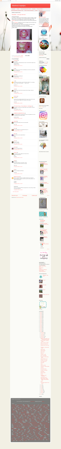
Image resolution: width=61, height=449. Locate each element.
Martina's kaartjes (19, 6)
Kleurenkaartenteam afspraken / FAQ (17, 10)
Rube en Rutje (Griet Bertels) (29, 10)
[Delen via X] (27, 55)
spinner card (28, 434)
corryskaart (16, 60)
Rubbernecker (25, 432)
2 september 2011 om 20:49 (18, 189)
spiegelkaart (24, 434)
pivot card (23, 431)
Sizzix (48, 433)
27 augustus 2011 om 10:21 (18, 173)
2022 (41, 317)
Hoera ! (42, 381)
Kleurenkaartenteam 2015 (43, 422)
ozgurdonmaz (32, 401)
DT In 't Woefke (36, 414)
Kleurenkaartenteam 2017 (26, 423)
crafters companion (45, 409)
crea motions (29, 410)
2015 (41, 326)
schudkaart (47, 432)
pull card (14, 432)
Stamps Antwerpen (20, 435)
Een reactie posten (16, 191)
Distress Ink (23, 412)
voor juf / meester (19, 438)
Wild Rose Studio (25, 439)
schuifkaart (14, 433)
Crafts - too (13, 410)
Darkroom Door (41, 411)
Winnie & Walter (32, 439)
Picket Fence (15, 431)
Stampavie (33, 434)
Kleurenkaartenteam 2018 (35, 423)
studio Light (38, 435)
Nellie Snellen (15, 429)
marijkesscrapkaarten (43, 236)
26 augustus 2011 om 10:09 (18, 125)
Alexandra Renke (20, 404)
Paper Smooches (42, 429)
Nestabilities (22, 429)
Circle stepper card (43, 361)
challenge (29, 408)
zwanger (24, 440)
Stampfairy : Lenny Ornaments (43, 375)
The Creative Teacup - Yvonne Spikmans (43, 189)
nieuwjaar (31, 429)
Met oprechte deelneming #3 (46, 164)
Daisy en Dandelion (31, 411)
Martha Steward (32, 427)
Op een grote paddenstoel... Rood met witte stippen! (46, 191)
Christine (15, 152)
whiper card (13, 439)
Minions (17, 428)
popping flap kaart (36, 431)
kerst (21, 422)
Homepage (24, 195)
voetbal (14, 438)
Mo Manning (21, 428)
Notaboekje (42, 362)
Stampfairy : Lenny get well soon (19, 14)
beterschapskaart (16, 56)
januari (42, 392)
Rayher (18, 432)
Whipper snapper (18, 439)
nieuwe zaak (27, 429)
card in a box (36, 407)
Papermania (15, 430)
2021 (41, 318)
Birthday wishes (43, 372)
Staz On (26, 435)
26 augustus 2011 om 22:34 (18, 157)
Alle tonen (48, 195)
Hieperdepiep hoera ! (44, 377)
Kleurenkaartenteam (33, 422)
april (41, 388)
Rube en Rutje (31, 432)
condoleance (27, 409)
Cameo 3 (28, 407)
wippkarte (37, 439)
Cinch (40, 408)
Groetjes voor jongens (44, 370)
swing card (47, 435)
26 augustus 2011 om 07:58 (18, 78)
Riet (14, 169)
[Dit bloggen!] (26, 55)
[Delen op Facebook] (28, 55)
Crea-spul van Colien (43, 182)
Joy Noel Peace (42, 221)
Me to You (42, 427)
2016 (41, 325)
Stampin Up (44, 434)
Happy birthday (43, 350)
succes (43, 435)
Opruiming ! (41, 10)
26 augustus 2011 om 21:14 (18, 149)
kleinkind (27, 422)
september (42, 336)
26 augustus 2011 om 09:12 (18, 93)
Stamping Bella (14, 435)
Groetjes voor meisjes (44, 360)
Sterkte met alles (43, 365)
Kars (17, 422)
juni (41, 386)
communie (16, 409)
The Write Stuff (42, 220)
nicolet (15, 74)
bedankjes (46, 405)
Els (14, 68)
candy (32, 407)
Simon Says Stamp (43, 433)
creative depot (43, 410)
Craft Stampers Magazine (43, 269)
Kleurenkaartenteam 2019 (45, 423)
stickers (35, 435)
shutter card (32, 433)
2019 (41, 321)
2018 (41, 322)
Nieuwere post (15, 195)
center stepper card (23, 408)
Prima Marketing (47, 431)
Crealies (33, 410)
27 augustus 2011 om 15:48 (18, 183)
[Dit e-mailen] (25, 55)
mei (41, 387)
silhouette (36, 433)
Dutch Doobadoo (43, 414)
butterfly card (21, 407)
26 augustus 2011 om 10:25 (18, 130)
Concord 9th (21, 409)
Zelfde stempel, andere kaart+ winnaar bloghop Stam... (45, 379)
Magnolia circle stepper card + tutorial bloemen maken (45, 339)
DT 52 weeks (28, 414)
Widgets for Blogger (41, 55)
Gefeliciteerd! (45, 237)
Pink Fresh (19, 431)
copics (32, 409)
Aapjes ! (44, 289)
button (25, 407)
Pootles (40, 268)
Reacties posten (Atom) (19, 197)
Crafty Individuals (19, 410)
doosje (48, 412)
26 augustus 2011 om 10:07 (18, 118)
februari (42, 391)
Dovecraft (21, 414)
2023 (41, 316)
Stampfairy (13, 20)
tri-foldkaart (43, 436)
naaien (48, 428)
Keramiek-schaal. (46, 183)
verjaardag (41, 437)
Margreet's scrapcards (43, 176)
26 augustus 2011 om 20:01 (18, 144)
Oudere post (34, 195)
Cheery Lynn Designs (35, 408)
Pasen (23, 430)
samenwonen (36, 432)
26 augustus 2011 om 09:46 (18, 110)
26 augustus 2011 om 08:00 (18, 86)
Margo (15, 133)
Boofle (13, 407)
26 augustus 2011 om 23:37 (18, 166)
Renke (21, 432)
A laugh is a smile (43, 354)
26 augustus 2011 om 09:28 (18, 103)
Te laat (21, 436)
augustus (42, 337)
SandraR (15, 121)
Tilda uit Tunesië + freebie (44, 342)
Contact (36, 10)
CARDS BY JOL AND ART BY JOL (19, 113)
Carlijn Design (43, 407)
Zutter (21, 440)
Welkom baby (43, 349)
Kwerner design (41, 270)
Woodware (41, 439)
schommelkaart (42, 432)
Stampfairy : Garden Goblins (45, 366)
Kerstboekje (42, 371)
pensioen (43, 430)
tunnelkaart (47, 436)
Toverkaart (30, 436)
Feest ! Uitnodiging (43, 355)
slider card (15, 434)
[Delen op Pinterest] (29, 55)
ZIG (15, 440)
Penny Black (38, 430)
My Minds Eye (43, 428)
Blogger (43, 401)
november (42, 333)
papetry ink (19, 430)
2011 (41, 331)
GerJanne (15, 96)
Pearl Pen (27, 430)
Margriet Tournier (16, 176)
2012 (41, 330)
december (42, 332)
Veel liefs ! (42, 367)
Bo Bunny (41, 406)
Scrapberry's (20, 433)
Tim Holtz (24, 436)
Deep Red (47, 411)
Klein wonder (43, 351)
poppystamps (42, 431)
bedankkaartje (14, 406)
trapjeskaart (38, 436)
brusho (17, 407)
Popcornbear (31, 431)
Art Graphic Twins (14, 405)
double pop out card (16, 414)
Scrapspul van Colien (43, 223)
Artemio (26, 405)
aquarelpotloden (44, 404)
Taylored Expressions (42, 271)
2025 (41, 313)
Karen (15, 128)
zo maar (18, 440)
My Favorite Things (33, 428)
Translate (46, 63)
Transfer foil (34, 436)
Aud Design (31, 405)
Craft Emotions (37, 409)
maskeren (38, 427)
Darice (37, 411)
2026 (41, 312)
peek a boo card (32, 430)
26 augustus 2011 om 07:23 (18, 65)
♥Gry (14, 160)
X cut (45, 439)
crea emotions (25, 410)
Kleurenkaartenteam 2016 (16, 423)
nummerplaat (37, 429)
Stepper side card (31, 435)
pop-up (26, 431)
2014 (41, 327)
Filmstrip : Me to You (46, 294)
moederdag (25, 428)
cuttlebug (24, 411)
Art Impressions (21, 405)
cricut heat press (20, 411)
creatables (38, 410)
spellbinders (19, 434)
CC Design (18, 408)
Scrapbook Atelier (26, 433)
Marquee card (26, 427)
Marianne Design (18, 427)
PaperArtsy (47, 429)
